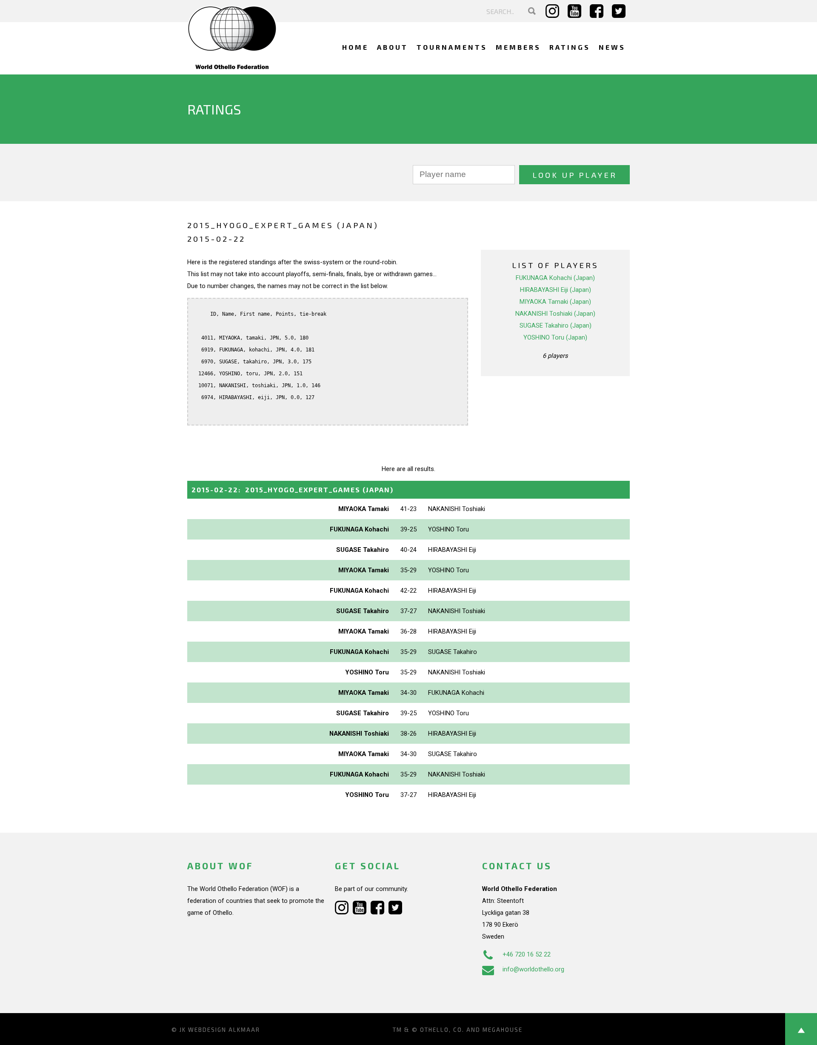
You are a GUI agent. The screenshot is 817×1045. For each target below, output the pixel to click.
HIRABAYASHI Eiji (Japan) (555, 290)
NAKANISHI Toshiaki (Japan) (555, 313)
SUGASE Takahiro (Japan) (555, 325)
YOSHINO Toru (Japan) (555, 337)
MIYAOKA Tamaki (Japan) (555, 302)
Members (518, 47)
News (612, 47)
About (392, 47)
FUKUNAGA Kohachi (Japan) (555, 278)
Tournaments (452, 47)
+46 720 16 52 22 (527, 954)
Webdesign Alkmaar (224, 1029)
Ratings (569, 47)
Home (355, 47)
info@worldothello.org (533, 969)
